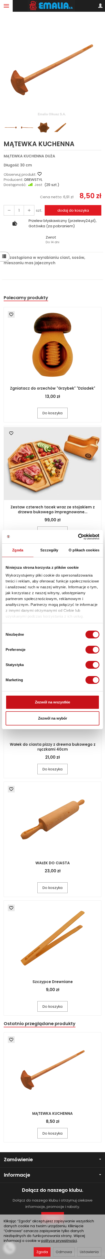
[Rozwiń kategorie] (6, 6)
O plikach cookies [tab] (84, 550)
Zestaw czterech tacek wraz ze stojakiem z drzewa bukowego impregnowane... (52, 509)
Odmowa (64, 1251)
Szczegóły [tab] (49, 550)
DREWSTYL (33, 179)
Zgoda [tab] (17, 550)
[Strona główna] (53, 6)
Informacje (17, 1175)
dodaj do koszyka (73, 210)
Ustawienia (89, 1251)
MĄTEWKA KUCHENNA (52, 1113)
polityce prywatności (59, 1240)
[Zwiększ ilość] (9, 210)
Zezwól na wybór (52, 718)
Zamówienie (18, 1159)
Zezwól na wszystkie (52, 702)
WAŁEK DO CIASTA (52, 862)
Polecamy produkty (26, 298)
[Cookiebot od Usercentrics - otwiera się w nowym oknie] (78, 537)
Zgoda (42, 1251)
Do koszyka (52, 413)
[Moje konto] (100, 6)
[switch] (92, 650)
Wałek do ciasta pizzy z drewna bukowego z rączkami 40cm (52, 747)
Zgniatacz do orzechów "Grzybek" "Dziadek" (52, 388)
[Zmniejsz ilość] (29, 210)
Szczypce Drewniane (52, 981)
